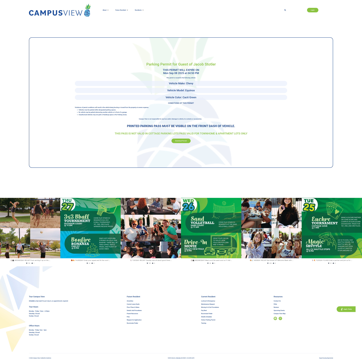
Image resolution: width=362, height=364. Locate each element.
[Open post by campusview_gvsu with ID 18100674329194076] (332, 228)
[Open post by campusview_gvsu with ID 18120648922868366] (30, 228)
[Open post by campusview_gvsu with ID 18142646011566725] (211, 228)
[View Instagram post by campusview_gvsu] (58, 256)
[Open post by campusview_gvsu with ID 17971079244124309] (151, 228)
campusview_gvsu (29, 200)
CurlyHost (48, 358)
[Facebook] (275, 318)
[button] (106, 10)
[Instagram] (280, 318)
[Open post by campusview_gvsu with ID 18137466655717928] (271, 228)
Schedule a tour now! (35, 301)
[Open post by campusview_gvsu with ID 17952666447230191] (90, 228)
